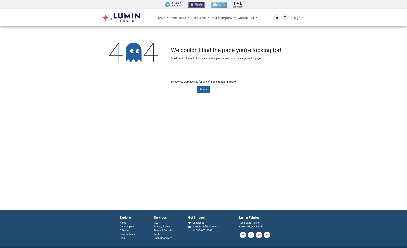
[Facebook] (243, 235)
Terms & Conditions (165, 230)
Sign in (298, 18)
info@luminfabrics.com (205, 226)
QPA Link (125, 230)
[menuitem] (163, 17)
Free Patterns (127, 234)
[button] (285, 17)
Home (203, 89)
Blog (122, 238)
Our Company (127, 226)
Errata (157, 234)
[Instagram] (251, 235)
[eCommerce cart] (276, 17)
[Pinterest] (259, 235)
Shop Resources (163, 238)
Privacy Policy (162, 226)
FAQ (156, 222)
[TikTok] (267, 235)
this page (255, 58)
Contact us (198, 222)
